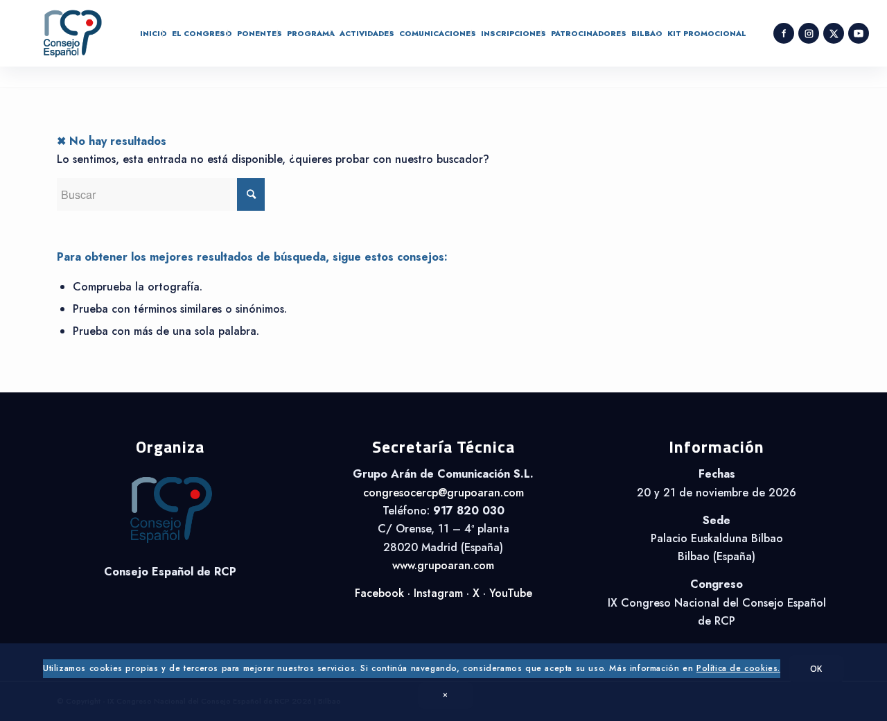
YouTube (510, 593)
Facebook (379, 593)
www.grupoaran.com (443, 565)
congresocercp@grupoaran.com (443, 493)
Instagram (438, 593)
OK (816, 669)
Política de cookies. (738, 669)
